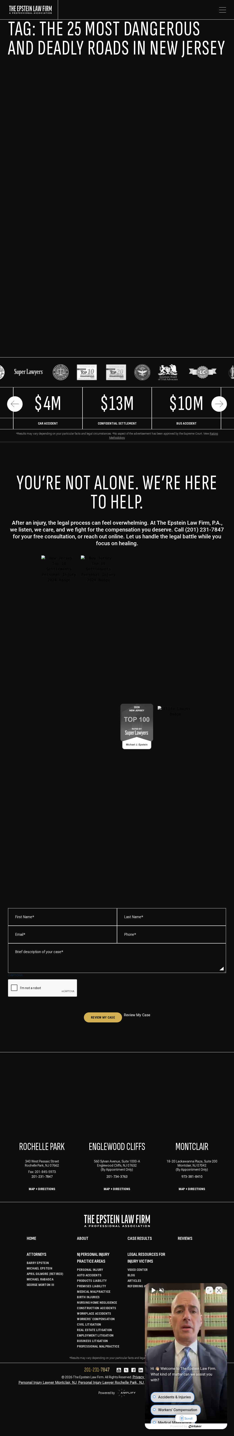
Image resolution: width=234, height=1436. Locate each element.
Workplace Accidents (180, 341)
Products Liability (178, 246)
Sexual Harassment (179, 268)
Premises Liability (178, 239)
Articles (134, 1280)
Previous (15, 404)
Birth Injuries (88, 1297)
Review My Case (103, 1017)
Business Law (174, 81)
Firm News (172, 162)
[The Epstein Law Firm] (32, 10)
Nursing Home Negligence (184, 217)
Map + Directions (42, 1189)
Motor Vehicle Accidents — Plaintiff (185, 200)
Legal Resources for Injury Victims (146, 1258)
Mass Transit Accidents (182, 184)
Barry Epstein (38, 1263)
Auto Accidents (176, 67)
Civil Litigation (175, 103)
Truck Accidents (177, 297)
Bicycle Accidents (178, 74)
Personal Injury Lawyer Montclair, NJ (48, 1382)
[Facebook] (133, 1370)
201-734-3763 (117, 1176)
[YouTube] (119, 1370)
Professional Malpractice (184, 253)
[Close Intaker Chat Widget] (219, 1290)
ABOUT (82, 1238)
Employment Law (177, 154)
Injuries (170, 176)
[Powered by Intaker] (195, 1426)
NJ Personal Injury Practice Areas (93, 1258)
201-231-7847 (42, 1176)
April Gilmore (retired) (45, 1274)
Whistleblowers (176, 326)
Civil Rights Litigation (181, 111)
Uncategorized (175, 312)
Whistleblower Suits (180, 319)
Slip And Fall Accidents (182, 275)
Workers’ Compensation (96, 1319)
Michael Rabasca (40, 1279)
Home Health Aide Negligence (186, 169)
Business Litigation (179, 89)
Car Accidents (175, 96)
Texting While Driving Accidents (189, 290)
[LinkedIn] (141, 1370)
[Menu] (222, 10)
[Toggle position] (209, 1290)
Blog (131, 1275)
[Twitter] (126, 1370)
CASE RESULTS (140, 1238)
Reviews (185, 1238)
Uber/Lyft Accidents (179, 304)
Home (31, 1238)
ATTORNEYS (36, 1254)
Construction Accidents (183, 125)
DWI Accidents (175, 140)
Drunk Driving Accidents (183, 132)
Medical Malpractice (180, 191)
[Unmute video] (153, 1290)
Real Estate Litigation (181, 261)
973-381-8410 (191, 1176)
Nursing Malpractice (180, 224)
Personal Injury (176, 231)
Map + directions (117, 1189)
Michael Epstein (39, 1268)
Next (219, 404)
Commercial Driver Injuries (185, 118)
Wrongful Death (176, 348)
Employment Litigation (95, 1335)
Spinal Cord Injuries (179, 283)
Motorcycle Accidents (181, 210)
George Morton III (40, 1285)
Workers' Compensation (182, 334)
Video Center (138, 1270)
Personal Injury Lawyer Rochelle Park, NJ (111, 1382)
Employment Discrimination (185, 147)
